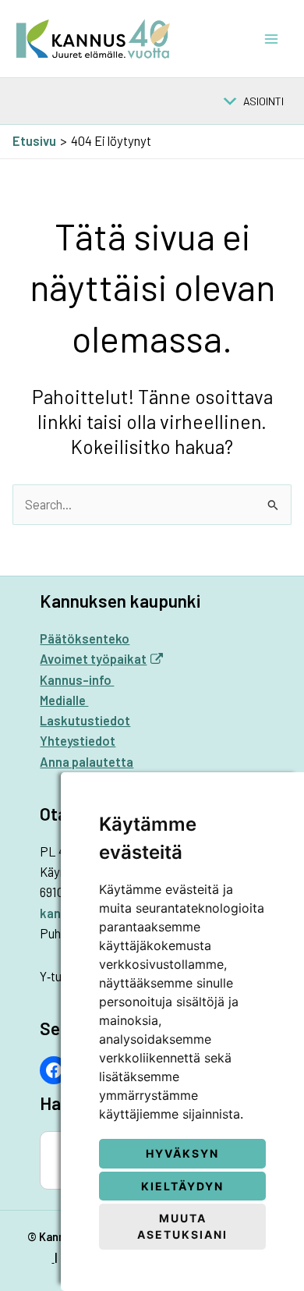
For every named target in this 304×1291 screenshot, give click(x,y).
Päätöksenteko (84, 638)
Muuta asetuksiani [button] (182, 1226)
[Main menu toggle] (270, 38)
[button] (263, 101)
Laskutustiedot (85, 720)
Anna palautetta (86, 761)
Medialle (64, 700)
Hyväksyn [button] (182, 1153)
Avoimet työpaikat (93, 658)
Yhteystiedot (77, 740)
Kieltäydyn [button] (182, 1186)
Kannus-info (77, 679)
